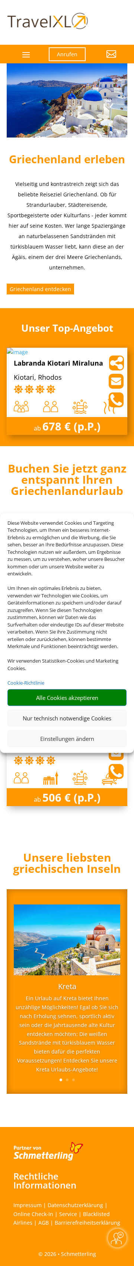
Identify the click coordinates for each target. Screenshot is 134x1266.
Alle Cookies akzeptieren (67, 697)
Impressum (27, 1205)
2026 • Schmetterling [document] (69, 1253)
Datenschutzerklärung (75, 1205)
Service (68, 1214)
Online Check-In (33, 1214)
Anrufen (67, 54)
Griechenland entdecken (40, 289)
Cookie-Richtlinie (25, 682)
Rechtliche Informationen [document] (44, 1181)
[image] (17, 352)
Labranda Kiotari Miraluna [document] (58, 363)
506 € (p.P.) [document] (71, 797)
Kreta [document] (67, 987)
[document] (67, 481)
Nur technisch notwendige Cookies (67, 718)
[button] (107, 59)
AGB (43, 1222)
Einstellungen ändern (67, 738)
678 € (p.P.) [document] (71, 426)
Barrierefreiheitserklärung (87, 1222)
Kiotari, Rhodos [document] (38, 378)
